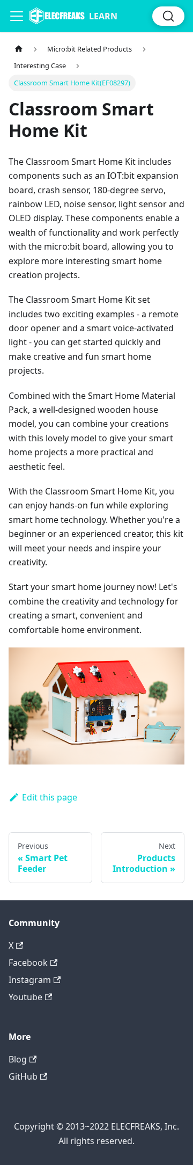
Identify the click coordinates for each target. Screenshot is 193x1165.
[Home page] (19, 49)
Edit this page (49, 797)
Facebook (28, 963)
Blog (18, 1059)
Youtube (25, 997)
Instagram (30, 980)
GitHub (23, 1076)
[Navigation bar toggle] (17, 16)
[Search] (168, 16)
